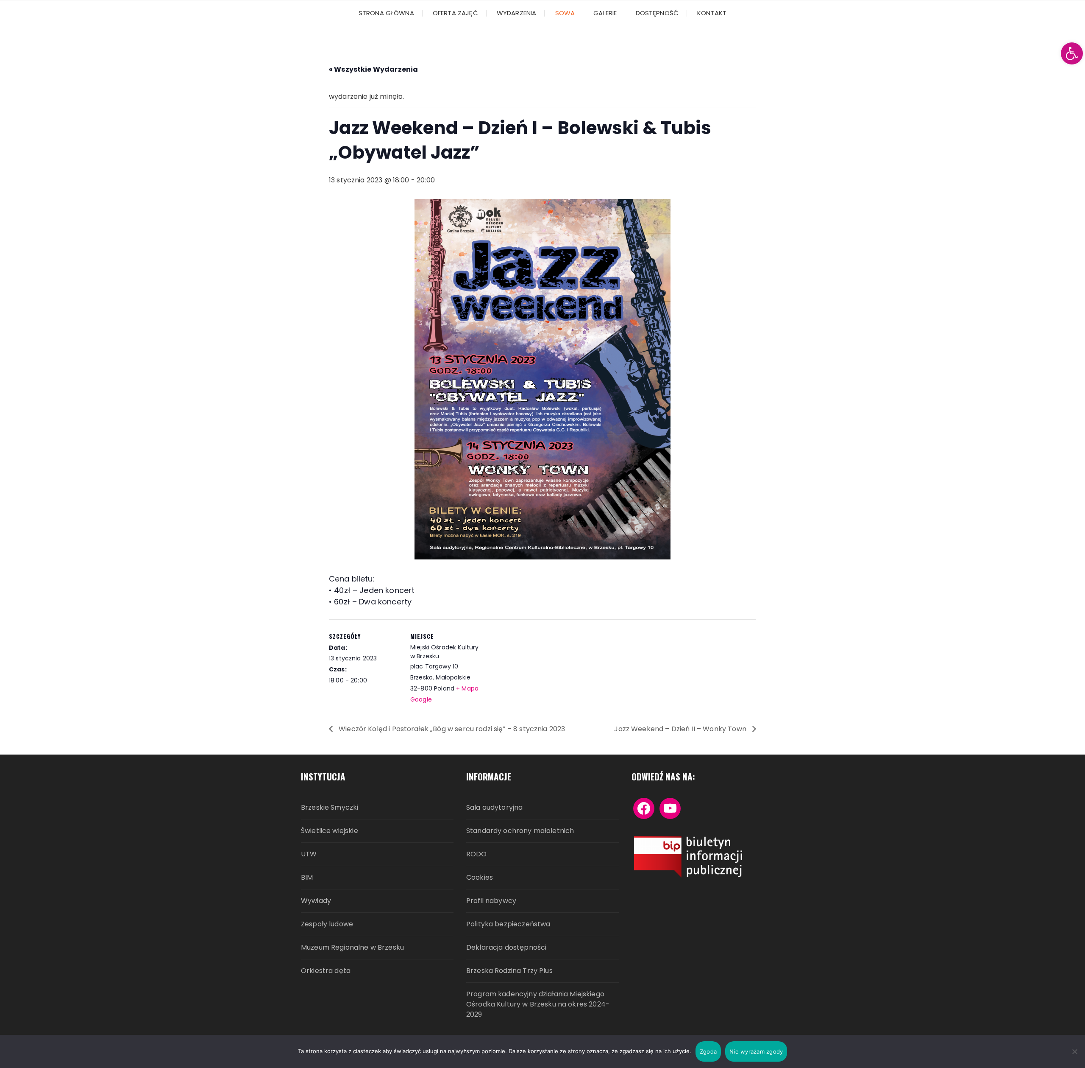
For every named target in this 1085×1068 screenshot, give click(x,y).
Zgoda (708, 1051)
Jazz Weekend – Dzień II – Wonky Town (681, 729)
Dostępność (657, 12)
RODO (476, 854)
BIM (307, 877)
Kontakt (711, 12)
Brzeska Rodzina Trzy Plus (509, 971)
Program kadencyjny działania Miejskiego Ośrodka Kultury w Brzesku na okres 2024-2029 (537, 1004)
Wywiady (316, 901)
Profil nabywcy (491, 901)
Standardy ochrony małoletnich (520, 831)
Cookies (479, 877)
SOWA (565, 12)
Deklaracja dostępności (506, 947)
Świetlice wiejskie (329, 831)
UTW (309, 854)
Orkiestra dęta (326, 971)
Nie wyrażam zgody (756, 1051)
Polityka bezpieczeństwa (508, 924)
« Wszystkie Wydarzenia (373, 69)
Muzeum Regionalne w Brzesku (352, 947)
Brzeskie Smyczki (329, 807)
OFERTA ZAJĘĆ (455, 12)
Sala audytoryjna (494, 807)
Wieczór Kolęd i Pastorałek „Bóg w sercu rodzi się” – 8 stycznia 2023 (451, 729)
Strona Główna (386, 12)
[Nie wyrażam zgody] (1074, 1051)
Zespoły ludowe (327, 924)
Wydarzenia (517, 12)
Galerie (605, 12)
